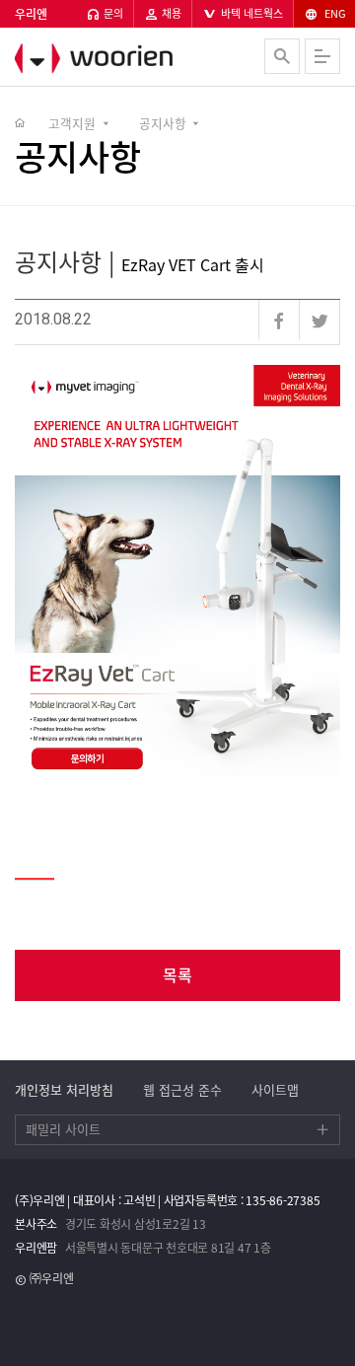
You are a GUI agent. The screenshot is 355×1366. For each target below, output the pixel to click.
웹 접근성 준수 (182, 1089)
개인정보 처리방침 (64, 1089)
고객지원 (72, 122)
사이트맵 (275, 1089)
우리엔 (123, 58)
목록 (177, 974)
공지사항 (162, 122)
